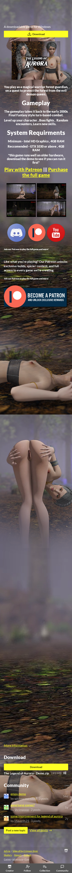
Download (38, 34)
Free (27, 859)
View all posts (39, 830)
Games (7, 859)
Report (17, 855)
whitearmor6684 (25, 798)
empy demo (18, 794)
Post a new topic (16, 830)
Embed (27, 855)
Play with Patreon (23, 169)
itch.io (7, 851)
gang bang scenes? (23, 805)
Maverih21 (21, 821)
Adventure (17, 859)
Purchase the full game (45, 172)
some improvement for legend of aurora (37, 816)
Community (62, 870)
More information (15, 745)
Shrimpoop (21, 809)
